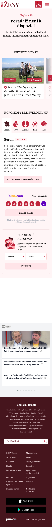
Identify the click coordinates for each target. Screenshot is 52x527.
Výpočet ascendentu (36, 426)
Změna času (24, 413)
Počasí (40, 413)
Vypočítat (26, 266)
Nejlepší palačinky (34, 429)
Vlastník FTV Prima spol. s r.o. (14, 483)
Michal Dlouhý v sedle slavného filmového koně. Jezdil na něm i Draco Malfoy (22, 91)
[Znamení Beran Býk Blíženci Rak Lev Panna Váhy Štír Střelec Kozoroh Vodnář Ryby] (15, 256)
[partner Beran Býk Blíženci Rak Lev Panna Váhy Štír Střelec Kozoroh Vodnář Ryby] (36, 256)
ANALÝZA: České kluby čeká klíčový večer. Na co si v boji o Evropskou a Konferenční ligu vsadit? (26, 376)
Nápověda (30, 477)
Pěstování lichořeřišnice (17, 426)
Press (28, 457)
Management (31, 453)
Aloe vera (36, 422)
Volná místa (11, 457)
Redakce (29, 481)
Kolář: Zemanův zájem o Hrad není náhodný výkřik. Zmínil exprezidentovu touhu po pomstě (26, 349)
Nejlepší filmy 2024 (25, 410)
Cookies (9, 477)
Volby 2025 (29, 419)
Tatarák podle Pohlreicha (21, 422)
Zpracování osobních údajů (32, 471)
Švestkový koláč (26, 432)
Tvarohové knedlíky (18, 429)
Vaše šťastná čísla (39, 196)
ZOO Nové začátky (27, 416)
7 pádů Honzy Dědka (15, 419)
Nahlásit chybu (12, 489)
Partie (33, 413)
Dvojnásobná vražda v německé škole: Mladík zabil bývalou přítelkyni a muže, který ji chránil (26, 363)
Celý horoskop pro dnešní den (23, 179)
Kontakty (30, 466)
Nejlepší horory (40, 410)
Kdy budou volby (12, 416)
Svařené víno (40, 419)
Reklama (10, 461)
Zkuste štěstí (26, 213)
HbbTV (9, 466)
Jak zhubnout (11, 410)
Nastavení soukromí (30, 490)
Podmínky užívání (14, 470)
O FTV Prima (11, 453)
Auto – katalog (41, 416)
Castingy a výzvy (33, 461)
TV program (13, 413)
